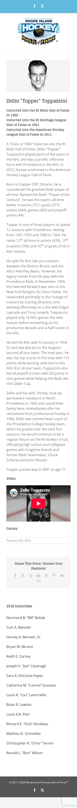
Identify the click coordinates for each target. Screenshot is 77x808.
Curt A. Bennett (18, 627)
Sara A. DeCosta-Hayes (24, 675)
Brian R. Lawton (18, 704)
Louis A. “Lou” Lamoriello (26, 695)
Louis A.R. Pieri (18, 714)
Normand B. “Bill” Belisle (25, 617)
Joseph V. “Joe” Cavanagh (26, 666)
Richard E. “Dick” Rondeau (27, 724)
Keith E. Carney (18, 656)
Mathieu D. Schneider (23, 733)
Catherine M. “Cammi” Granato (31, 685)
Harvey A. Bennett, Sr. (23, 637)
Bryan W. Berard (19, 646)
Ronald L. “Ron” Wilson (24, 753)
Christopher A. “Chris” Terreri (29, 743)
